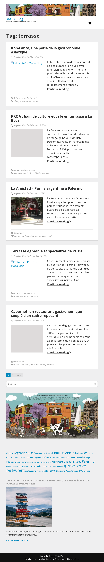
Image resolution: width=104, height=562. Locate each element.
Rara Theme (54, 559)
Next (18, 375)
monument (57, 461)
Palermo (17, 236)
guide (67, 457)
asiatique (17, 101)
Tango (68, 471)
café (84, 453)
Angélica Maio (20, 57)
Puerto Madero (57, 466)
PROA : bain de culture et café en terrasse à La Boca (51, 118)
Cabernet (17, 364)
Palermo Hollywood (14, 466)
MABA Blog (14, 19)
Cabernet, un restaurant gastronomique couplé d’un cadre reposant (46, 313)
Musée (38, 173)
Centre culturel (19, 173)
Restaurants (32, 98)
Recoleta (81, 466)
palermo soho (29, 466)
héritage (86, 457)
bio (44, 453)
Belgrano (38, 453)
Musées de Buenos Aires (24, 170)
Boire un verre (20, 98)
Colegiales (22, 457)
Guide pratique (76, 457)
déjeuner (37, 457)
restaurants (30, 471)
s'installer (40, 471)
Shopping (60, 471)
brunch (16, 296)
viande (50, 236)
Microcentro (22, 462)
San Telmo (50, 470)
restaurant (26, 101)
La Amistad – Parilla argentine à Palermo (47, 188)
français (62, 457)
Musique (68, 461)
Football (55, 457)
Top (81, 470)
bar (32, 453)
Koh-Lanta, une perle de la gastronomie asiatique (45, 50)
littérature (11, 462)
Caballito (77, 453)
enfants (46, 457)
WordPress (75, 559)
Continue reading (58, 89)
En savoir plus (16, 540)
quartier (69, 466)
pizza (49, 466)
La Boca (30, 173)
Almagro (9, 453)
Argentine (20, 453)
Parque (44, 466)
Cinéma (15, 457)
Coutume (29, 457)
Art (29, 453)
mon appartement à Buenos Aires (39, 462)
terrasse (36, 101)
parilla (24, 236)
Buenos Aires (63, 453)
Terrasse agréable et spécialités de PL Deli (47, 251)
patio (33, 364)
